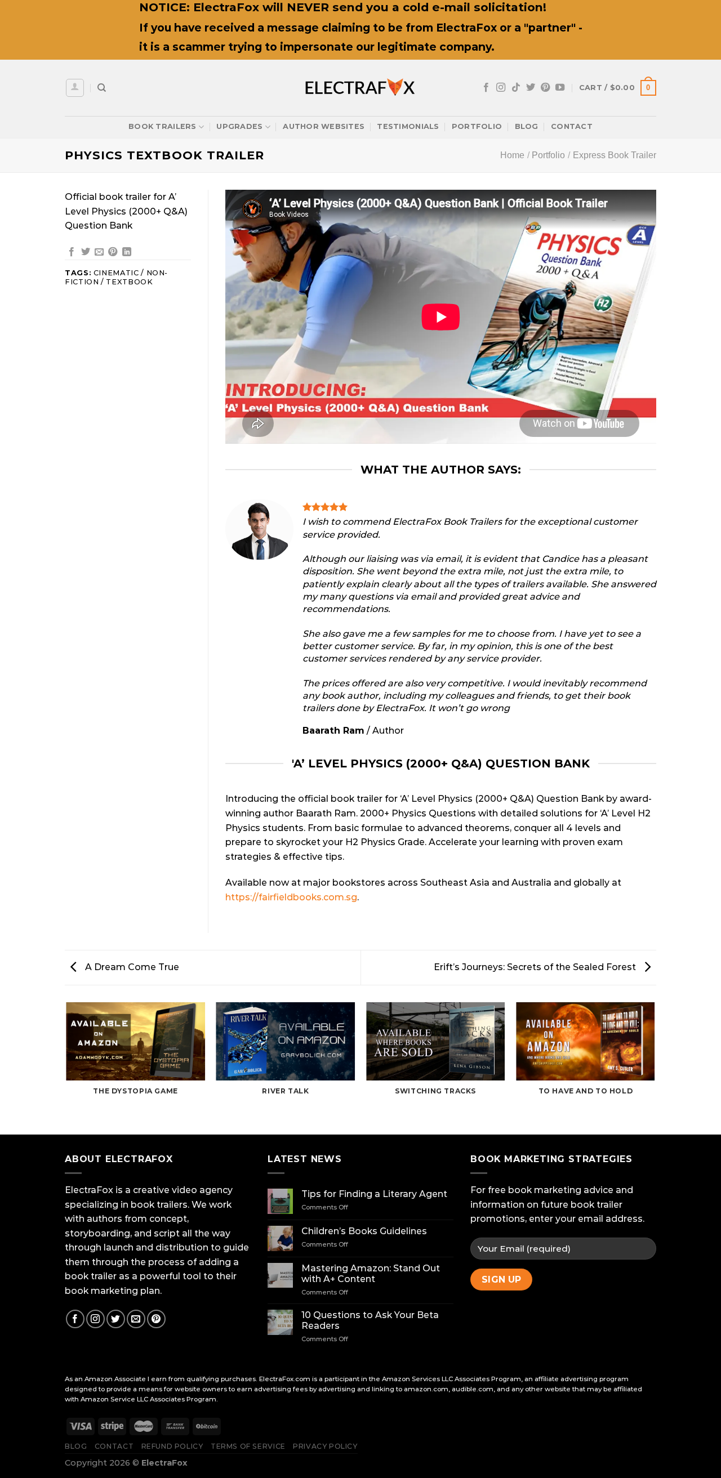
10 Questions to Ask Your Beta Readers (370, 1320)
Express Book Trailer (614, 155)
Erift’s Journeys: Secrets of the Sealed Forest (536, 967)
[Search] (101, 88)
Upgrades (239, 126)
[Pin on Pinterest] (112, 252)
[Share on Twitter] (85, 252)
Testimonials (408, 126)
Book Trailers (162, 126)
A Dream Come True (131, 967)
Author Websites (323, 126)
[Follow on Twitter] (530, 88)
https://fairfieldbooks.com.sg (291, 897)
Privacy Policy (325, 1446)
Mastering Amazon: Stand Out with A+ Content (370, 1273)
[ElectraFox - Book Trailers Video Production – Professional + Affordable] (360, 88)
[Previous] (67, 1067)
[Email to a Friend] (99, 252)
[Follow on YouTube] (559, 88)
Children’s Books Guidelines (364, 1231)
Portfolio (477, 126)
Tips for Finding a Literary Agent (374, 1194)
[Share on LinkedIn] (126, 252)
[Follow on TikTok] (515, 88)
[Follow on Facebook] (486, 88)
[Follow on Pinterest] (545, 88)
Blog (526, 126)
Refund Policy (172, 1446)
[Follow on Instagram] (500, 88)
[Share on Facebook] (71, 252)
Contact (572, 126)
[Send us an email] (136, 1319)
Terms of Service (248, 1446)
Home (512, 155)
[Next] (654, 1067)
